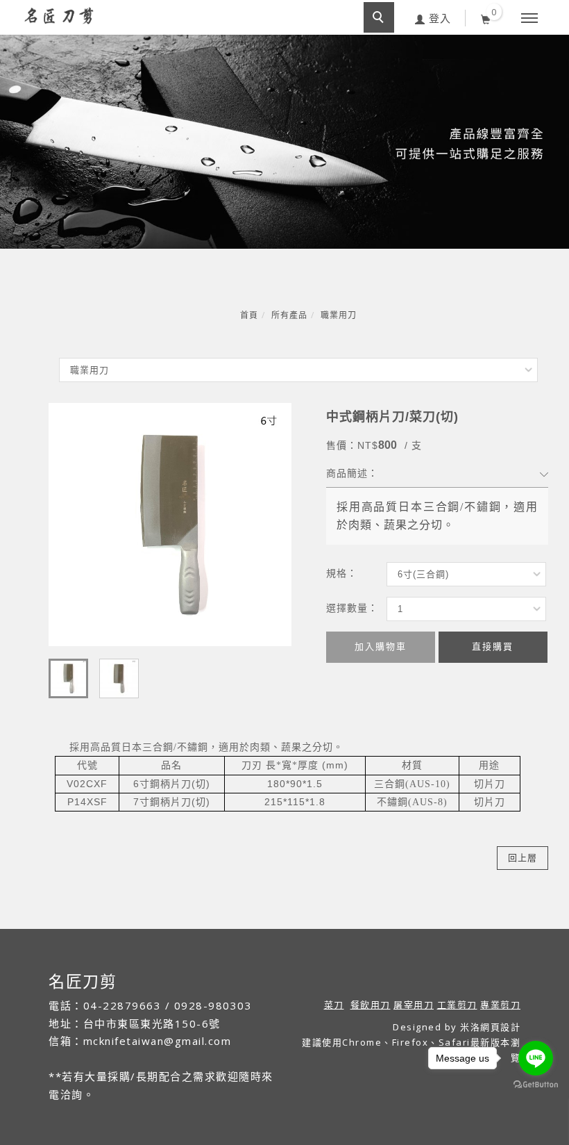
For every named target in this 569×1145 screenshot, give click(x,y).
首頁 (249, 315)
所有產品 (289, 315)
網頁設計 (500, 1027)
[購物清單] (486, 17)
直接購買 (492, 646)
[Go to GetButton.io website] (535, 1084)
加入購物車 (381, 646)
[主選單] (529, 18)
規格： (341, 573)
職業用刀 (339, 315)
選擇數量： (352, 607)
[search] (379, 17)
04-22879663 (122, 1005)
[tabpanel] (284, 142)
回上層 (522, 857)
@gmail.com (197, 1041)
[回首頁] (59, 15)
